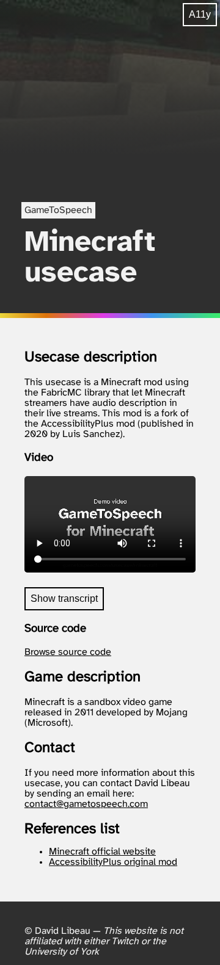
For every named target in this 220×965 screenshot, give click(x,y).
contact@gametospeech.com (86, 804)
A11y (200, 14)
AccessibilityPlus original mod (113, 862)
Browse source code (67, 652)
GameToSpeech (58, 210)
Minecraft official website (102, 852)
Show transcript (64, 598)
